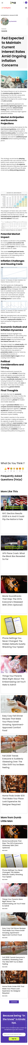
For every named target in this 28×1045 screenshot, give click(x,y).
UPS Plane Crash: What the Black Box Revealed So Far (13, 556)
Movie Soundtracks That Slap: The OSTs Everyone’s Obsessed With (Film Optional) (12, 844)
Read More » (5, 850)
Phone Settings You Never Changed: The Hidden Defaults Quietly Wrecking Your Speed (12, 873)
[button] (26, 8)
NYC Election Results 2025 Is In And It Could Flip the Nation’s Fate (13, 516)
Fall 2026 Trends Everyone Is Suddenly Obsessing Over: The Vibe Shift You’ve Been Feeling (13, 761)
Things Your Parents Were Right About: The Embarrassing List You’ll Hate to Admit (13, 902)
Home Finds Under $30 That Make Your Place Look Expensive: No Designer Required (13, 989)
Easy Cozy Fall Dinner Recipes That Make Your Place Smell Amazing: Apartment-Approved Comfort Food (14, 931)
